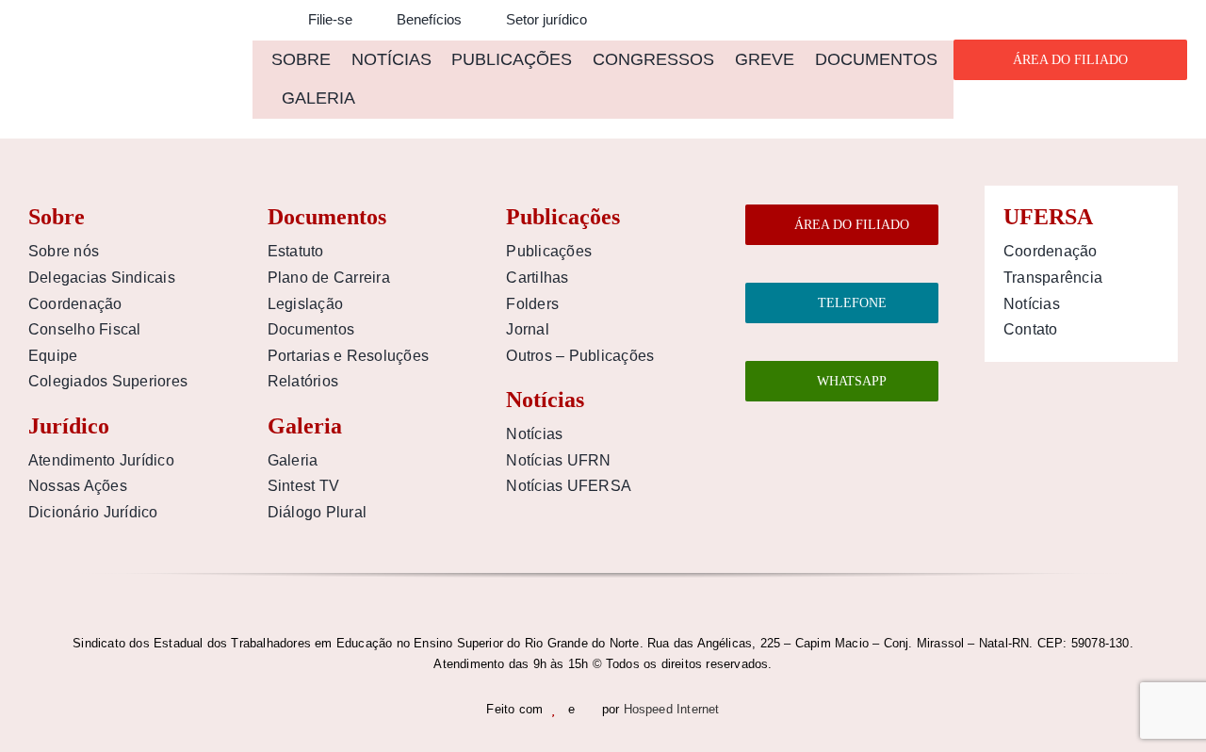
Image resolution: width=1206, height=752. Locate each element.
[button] (258, 20)
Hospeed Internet (672, 709)
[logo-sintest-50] (126, 44)
